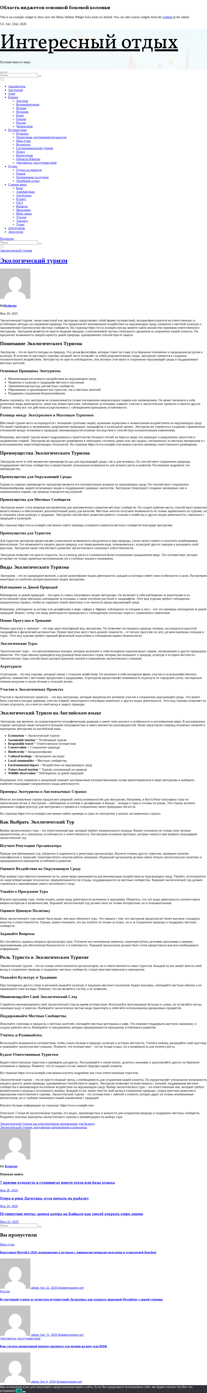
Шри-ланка (24, 213)
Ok (19, 1390)
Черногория (24, 126)
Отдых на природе (29, 170)
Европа (13, 97)
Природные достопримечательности (41, 137)
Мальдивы (23, 210)
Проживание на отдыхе (32, 177)
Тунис (20, 224)
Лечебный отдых (28, 181)
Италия (21, 108)
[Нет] (24, 1391)
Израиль (22, 206)
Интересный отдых (89, 43)
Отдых (12, 166)
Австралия (15, 90)
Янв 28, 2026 (9, 1190)
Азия (11, 93)
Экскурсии (15, 231)
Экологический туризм (16, 250)
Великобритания (27, 104)
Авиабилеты (16, 86)
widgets (168, 17)
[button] (1, 72)
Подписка (7, 238)
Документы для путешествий (36, 162)
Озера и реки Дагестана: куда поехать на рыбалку (44, 1198)
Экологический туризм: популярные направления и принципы (43, 1127)
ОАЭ (19, 202)
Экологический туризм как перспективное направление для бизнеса (47, 1123)
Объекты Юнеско (28, 159)
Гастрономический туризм (34, 148)
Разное (20, 173)
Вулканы (22, 133)
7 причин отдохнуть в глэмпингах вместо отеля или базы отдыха (57, 1182)
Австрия (22, 101)
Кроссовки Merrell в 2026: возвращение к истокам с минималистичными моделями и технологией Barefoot (78, 1252)
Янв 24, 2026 (9, 1206)
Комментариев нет (71, 1287)
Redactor (10, 305)
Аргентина (23, 195)
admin (35, 1287)
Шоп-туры (23, 141)
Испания (22, 111)
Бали (19, 188)
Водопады (23, 144)
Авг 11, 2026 (49, 1334)
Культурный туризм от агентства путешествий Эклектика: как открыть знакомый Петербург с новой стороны (81, 1299)
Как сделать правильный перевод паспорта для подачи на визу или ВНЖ (53, 1346)
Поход (20, 151)
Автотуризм (16, 228)
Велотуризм (24, 155)
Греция (21, 119)
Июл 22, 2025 (9, 1221)
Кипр (20, 115)
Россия (21, 122)
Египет (21, 199)
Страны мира (17, 184)
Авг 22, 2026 (49, 1287)
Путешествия (17, 130)
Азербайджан (25, 191)
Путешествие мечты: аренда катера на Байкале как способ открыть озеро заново (71, 1214)
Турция (21, 217)
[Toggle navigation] (5, 72)
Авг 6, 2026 (48, 1381)
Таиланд (22, 221)
